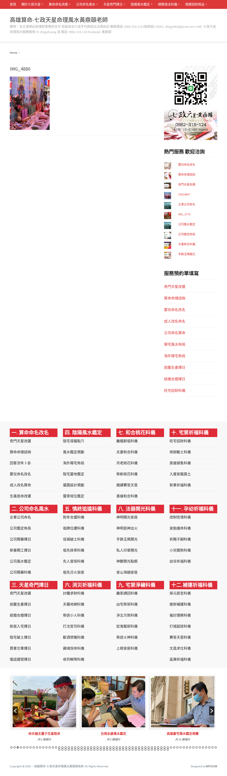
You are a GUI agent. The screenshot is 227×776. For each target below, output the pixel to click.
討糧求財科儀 (73, 593)
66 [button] (59, 749)
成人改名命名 (174, 321)
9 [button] (37, 747)
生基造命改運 (20, 496)
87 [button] (126, 749)
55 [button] (184, 747)
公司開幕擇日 (20, 539)
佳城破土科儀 (73, 539)
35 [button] (120, 747)
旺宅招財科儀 (174, 390)
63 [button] (209, 747)
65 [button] (216, 747)
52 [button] (174, 747)
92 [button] (142, 749)
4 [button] (21, 747)
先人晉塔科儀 (73, 561)
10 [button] (40, 747)
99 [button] (165, 749)
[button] (15, 710)
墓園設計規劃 (73, 485)
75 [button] (88, 749)
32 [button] (110, 747)
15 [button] (56, 747)
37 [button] (126, 747)
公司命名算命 (174, 333)
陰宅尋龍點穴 (73, 441)
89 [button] (133, 749)
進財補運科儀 (180, 604)
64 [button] (212, 747)
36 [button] (123, 747)
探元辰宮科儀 (180, 593)
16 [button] (59, 747)
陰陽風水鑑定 (140, 4)
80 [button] (104, 749)
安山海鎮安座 (127, 572)
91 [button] (139, 749)
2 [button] (14, 747)
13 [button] (50, 747)
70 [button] (72, 749)
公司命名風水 (85, 4)
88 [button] (129, 749)
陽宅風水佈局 (174, 344)
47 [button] (158, 747)
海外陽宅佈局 (174, 356)
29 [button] (101, 747)
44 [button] (149, 747)
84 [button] (117, 749)
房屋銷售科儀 (180, 463)
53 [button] (177, 747)
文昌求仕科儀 (180, 648)
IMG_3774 (184, 214)
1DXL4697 (184, 194)
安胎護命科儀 (180, 528)
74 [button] (85, 749)
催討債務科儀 (180, 615)
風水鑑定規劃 (73, 452)
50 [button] (168, 747)
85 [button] (120, 749)
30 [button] (104, 747)
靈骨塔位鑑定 (73, 496)
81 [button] (107, 749)
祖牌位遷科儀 (73, 528)
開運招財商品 (194, 4)
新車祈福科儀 (180, 485)
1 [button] (11, 747)
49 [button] (165, 747)
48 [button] (161, 747)
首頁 (13, 4)
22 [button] (78, 747)
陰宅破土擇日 (20, 637)
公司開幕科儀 (20, 572)
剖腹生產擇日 (174, 367)
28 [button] (97, 747)
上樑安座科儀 (127, 648)
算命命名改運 (58, 4)
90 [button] (136, 749)
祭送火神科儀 (127, 637)
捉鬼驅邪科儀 (127, 626)
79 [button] (101, 749)
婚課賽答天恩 (127, 485)
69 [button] (69, 749)
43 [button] (145, 747)
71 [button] (75, 749)
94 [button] (149, 749)
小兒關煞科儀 (180, 550)
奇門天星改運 (186, 184)
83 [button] (113, 749)
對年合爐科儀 (73, 517)
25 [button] (88, 747)
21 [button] (75, 747)
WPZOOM (211, 766)
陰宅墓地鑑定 (73, 474)
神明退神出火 (127, 528)
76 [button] (91, 749)
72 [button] (78, 749)
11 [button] (43, 747)
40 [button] (136, 747)
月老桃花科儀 (127, 463)
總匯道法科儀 (167, 4)
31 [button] (107, 747)
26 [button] (91, 747)
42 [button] (142, 747)
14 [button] (53, 747)
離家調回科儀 (127, 593)
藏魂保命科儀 (73, 648)
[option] (58, 709)
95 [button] (152, 749)
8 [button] (34, 747)
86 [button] (123, 749)
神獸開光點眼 (127, 561)
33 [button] (113, 747)
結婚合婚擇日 (174, 379)
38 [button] (129, 747)
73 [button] (82, 749)
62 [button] (206, 747)
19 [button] (69, 747)
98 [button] (161, 749)
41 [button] (139, 747)
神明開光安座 (127, 517)
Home (13, 52)
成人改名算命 (20, 485)
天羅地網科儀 (73, 604)
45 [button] (152, 747)
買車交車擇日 (20, 648)
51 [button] (171, 747)
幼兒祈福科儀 (180, 561)
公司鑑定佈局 (186, 234)
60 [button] (200, 747)
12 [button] (46, 747)
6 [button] (27, 747)
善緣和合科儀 (127, 496)
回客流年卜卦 (20, 463)
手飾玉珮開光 (186, 254)
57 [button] (190, 747)
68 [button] (66, 749)
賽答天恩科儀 (180, 637)
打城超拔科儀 (180, 626)
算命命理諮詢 (186, 174)
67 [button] (62, 749)
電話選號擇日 (20, 659)
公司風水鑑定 (186, 224)
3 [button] (18, 747)
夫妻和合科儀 (186, 244)
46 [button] (155, 747)
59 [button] (196, 747)
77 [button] (94, 749)
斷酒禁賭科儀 (73, 637)
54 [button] (180, 747)
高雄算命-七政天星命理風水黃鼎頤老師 (59, 19)
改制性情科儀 (180, 517)
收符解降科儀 (73, 659)
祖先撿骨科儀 (73, 550)
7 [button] (30, 747)
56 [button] (187, 747)
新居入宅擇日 (20, 626)
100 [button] (168, 749)
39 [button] (133, 747)
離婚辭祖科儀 (127, 441)
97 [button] (158, 749)
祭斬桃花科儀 (127, 474)
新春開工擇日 (20, 550)
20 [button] (72, 747)
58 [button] (193, 747)
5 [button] (24, 747)
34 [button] (117, 747)
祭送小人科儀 (73, 615)
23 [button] (82, 747)
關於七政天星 (31, 4)
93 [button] (145, 749)
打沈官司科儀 (73, 626)
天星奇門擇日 (113, 4)
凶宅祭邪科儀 (127, 604)
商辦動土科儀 (180, 452)
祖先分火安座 (73, 572)
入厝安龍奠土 (180, 474)
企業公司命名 (186, 204)
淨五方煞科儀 (127, 615)
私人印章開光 (127, 550)
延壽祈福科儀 (180, 659)
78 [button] (97, 749)
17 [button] (62, 747)
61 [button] (203, 747)
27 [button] (94, 747)
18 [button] (66, 747)
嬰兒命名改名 (186, 164)
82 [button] (110, 749)
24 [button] (85, 747)
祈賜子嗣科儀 (180, 539)
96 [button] (155, 749)
